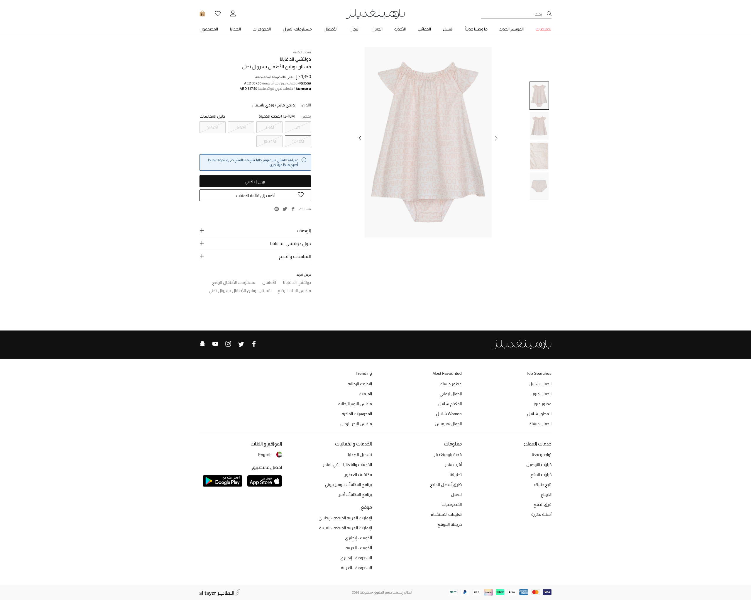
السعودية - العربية (356, 567)
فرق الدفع (543, 504)
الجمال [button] (377, 29)
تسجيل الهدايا (360, 454)
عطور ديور (542, 403)
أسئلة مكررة (541, 514)
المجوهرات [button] (262, 29)
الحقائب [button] (424, 29)
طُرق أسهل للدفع (446, 484)
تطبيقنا (456, 474)
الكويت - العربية (359, 547)
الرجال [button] (354, 29)
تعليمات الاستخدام (446, 514)
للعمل (456, 494)
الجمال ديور (542, 393)
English (265, 454)
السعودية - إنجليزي (356, 557)
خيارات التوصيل (539, 464)
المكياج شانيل (450, 403)
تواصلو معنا (542, 454)
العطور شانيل (539, 413)
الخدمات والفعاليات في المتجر (347, 464)
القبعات (365, 393)
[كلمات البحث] (549, 14)
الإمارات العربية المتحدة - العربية (345, 528)
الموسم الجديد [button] (511, 29)
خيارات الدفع (541, 474)
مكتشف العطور (358, 474)
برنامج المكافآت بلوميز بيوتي (348, 484)
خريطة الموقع (450, 524)
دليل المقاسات (212, 116)
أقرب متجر (453, 464)
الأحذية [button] (400, 29)
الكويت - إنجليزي (358, 537)
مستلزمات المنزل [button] (297, 29)
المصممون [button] (208, 29)
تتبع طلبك (543, 484)
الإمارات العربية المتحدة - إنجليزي (345, 518)
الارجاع (546, 494)
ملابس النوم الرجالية (355, 403)
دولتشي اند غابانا (295, 59)
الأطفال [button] (330, 29)
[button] (496, 138)
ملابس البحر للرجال (356, 423)
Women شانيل (449, 413)
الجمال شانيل (540, 384)
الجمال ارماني (451, 393)
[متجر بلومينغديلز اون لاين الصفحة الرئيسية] (375, 13)
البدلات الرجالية (360, 384)
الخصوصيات (452, 504)
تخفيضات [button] (544, 29)
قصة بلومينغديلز (448, 454)
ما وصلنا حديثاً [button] (476, 29)
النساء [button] (448, 29)
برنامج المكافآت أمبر (355, 494)
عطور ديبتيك (451, 384)
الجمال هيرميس (448, 423)
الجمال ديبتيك (540, 423)
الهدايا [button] (235, 29)
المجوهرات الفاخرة (357, 413)
